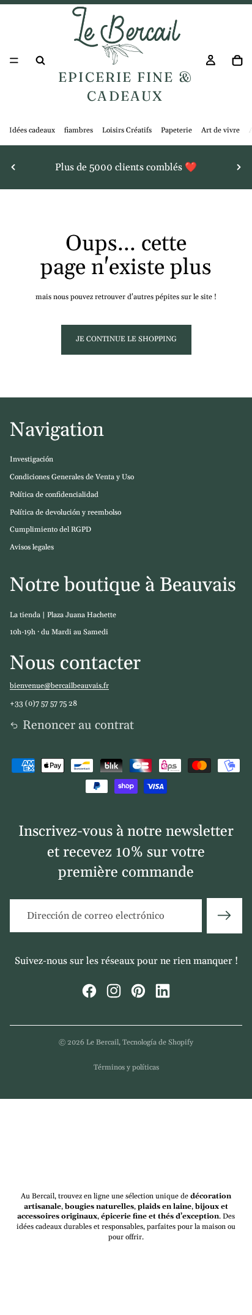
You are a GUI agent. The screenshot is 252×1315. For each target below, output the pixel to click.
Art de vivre (220, 130)
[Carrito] (237, 60)
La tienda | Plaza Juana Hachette (63, 615)
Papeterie (176, 130)
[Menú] (14, 60)
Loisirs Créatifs (127, 130)
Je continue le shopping (126, 339)
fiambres (78, 130)
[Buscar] (40, 60)
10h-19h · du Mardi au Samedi (59, 632)
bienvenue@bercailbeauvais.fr (59, 685)
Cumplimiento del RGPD (50, 529)
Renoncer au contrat (78, 725)
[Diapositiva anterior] (13, 167)
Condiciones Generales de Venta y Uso (72, 477)
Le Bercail (102, 1042)
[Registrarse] (224, 915)
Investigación (31, 459)
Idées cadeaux (32, 130)
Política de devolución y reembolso (65, 512)
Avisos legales (32, 547)
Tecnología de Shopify (157, 1042)
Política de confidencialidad (54, 494)
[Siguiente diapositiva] (238, 167)
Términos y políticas (126, 1067)
